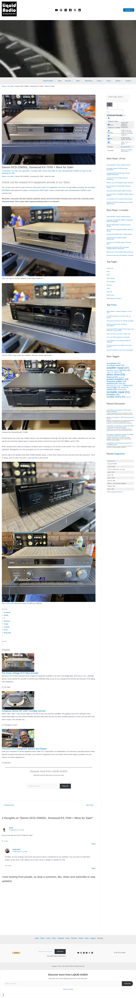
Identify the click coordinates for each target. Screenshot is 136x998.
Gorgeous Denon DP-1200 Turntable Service (24, 711)
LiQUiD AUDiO (5, 16)
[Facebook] (70, 10)
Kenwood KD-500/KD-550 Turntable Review (119, 234)
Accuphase (113, 363)
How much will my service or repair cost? (119, 334)
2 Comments (6, 171)
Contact (128, 81)
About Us (109, 291)
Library (99, 81)
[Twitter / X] (75, 10)
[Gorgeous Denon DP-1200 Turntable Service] (18, 700)
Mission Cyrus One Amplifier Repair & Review (120, 182)
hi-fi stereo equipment (127, 134)
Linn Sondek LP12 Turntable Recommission (119, 199)
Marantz (127, 385)
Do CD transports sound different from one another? (119, 346)
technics (121, 389)
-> (125, 115)
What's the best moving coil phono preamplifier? (117, 324)
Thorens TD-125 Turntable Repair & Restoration (117, 178)
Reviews (74, 938)
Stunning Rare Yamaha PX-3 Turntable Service (119, 443)
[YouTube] (56, 10)
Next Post (90, 805)
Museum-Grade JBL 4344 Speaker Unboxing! (120, 255)
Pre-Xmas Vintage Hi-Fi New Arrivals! (20, 673)
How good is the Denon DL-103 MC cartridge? (120, 321)
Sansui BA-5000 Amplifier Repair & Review (119, 191)
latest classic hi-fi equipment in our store (51, 187)
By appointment (125, 147)
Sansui (111, 389)
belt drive (124, 370)
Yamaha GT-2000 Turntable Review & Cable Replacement (120, 203)
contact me (25, 603)
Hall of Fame (110, 295)
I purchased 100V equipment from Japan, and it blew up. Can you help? (120, 329)
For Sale (15, 171)
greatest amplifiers (118, 379)
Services (68, 81)
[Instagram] (65, 10)
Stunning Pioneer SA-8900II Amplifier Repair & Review (120, 194)
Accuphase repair (115, 365)
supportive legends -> (117, 492)
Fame (108, 81)
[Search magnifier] (109, 104)
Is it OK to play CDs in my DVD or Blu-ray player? (119, 316)
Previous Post (8, 805)
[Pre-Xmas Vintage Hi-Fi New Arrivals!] (18, 662)
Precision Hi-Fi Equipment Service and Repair (24, 748)
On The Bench (111, 281)
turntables (113, 394)
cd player (110, 372)
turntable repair (118, 392)
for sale (58, 171)
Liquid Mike (16, 849)
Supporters (119, 453)
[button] (128, 10)
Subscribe (65, 786)
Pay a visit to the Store (10, 603)
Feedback (60, 938)
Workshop (88, 81)
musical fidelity (113, 387)
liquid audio (111, 385)
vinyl (128, 397)
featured (112, 377)
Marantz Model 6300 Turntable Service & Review (119, 225)
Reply (93, 844)
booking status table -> (126, 150)
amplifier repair (118, 367)
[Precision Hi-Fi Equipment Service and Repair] (18, 738)
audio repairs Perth (112, 370)
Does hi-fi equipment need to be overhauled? (120, 350)
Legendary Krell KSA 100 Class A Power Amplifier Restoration (118, 173)
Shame (118, 81)
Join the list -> (111, 461)
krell (122, 384)
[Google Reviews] (81, 953)
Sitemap (100, 938)
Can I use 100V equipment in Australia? (118, 337)
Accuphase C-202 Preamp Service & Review (119, 410)
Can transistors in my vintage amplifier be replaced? (119, 341)
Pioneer (124, 387)
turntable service (116, 397)
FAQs (108, 288)
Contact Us (110, 268)
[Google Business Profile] (61, 10)
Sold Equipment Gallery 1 (114, 298)
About (37, 938)
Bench (43, 938)
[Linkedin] (79, 10)
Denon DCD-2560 (49, 171)
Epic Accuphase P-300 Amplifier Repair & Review (119, 186)
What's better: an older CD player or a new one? (119, 312)
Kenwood (112, 384)
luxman (119, 385)
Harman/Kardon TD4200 (70, 171)
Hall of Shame (111, 278)
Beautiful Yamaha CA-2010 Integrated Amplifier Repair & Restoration (118, 247)
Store (78, 81)
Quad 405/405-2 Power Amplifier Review (118, 165)
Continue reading (68, 989)
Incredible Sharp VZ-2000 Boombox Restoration (117, 169)
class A (118, 372)
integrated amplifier (116, 381)
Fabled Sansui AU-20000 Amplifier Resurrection (117, 238)
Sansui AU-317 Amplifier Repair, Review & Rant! (119, 243)
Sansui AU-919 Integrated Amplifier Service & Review (120, 230)
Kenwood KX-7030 (8, 173)
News (60, 81)
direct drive (116, 374)
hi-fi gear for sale (85, 171)
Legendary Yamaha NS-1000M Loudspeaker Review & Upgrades (120, 220)
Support (93, 938)
